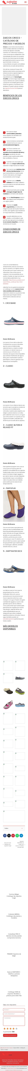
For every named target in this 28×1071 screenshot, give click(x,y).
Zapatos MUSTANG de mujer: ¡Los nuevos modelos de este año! (19, 844)
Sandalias (20, 1060)
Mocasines (16, 1063)
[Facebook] (5, 835)
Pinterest (7, 1070)
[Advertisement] (14, 21)
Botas (15, 1060)
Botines (5, 1061)
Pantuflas (10, 1060)
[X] (9, 835)
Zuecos (21, 1061)
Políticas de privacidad (18, 1070)
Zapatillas (10, 1061)
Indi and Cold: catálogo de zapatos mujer (7, 844)
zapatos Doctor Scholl (11, 88)
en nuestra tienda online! (11, 1068)
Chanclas (15, 1061)
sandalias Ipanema (8, 619)
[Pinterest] (13, 835)
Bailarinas (4, 1060)
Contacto (11, 1070)
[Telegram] (21, 835)
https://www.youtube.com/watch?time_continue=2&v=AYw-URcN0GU (14, 282)
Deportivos (9, 1063)
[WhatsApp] (17, 835)
